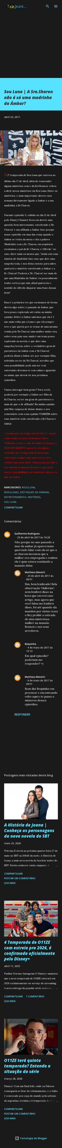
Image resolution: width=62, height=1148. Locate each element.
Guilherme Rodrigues (27, 533)
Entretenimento (15, 497)
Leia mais (10, 883)
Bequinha (30, 644)
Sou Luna (10, 502)
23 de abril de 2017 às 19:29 (33, 537)
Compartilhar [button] (13, 507)
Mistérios (34, 497)
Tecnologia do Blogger (33, 1138)
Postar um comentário (19, 878)
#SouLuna (28, 487)
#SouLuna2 (11, 492)
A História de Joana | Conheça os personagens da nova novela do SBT (29, 830)
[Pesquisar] (47, 6)
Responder (22, 714)
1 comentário (35, 996)
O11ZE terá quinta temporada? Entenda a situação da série (27, 1065)
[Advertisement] (31, 47)
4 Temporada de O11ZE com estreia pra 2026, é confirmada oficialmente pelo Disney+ (29, 950)
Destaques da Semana (34, 492)
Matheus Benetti (35, 572)
